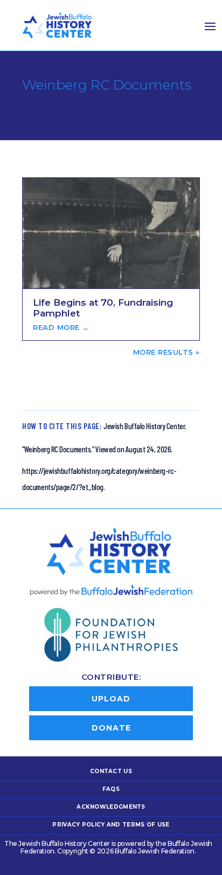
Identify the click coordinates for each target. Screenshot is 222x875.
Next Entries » (165, 352)
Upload (111, 699)
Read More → (61, 327)
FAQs (111, 789)
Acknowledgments (111, 806)
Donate (111, 728)
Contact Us (111, 771)
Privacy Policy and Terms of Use (110, 824)
